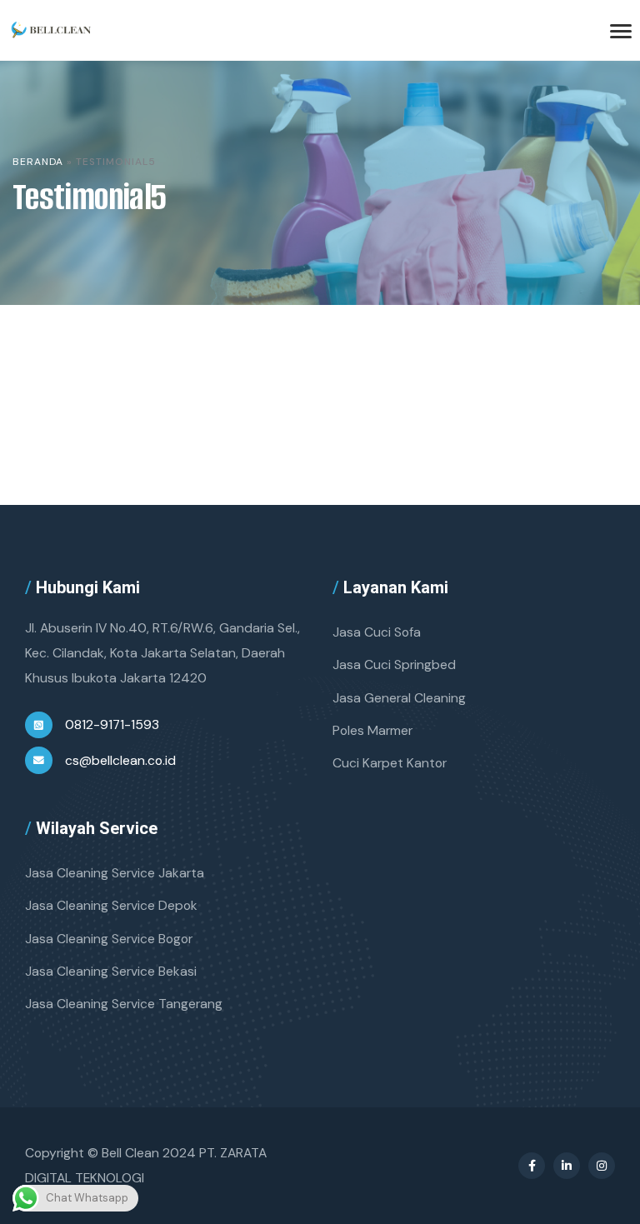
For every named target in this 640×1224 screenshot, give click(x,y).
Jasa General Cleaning (399, 698)
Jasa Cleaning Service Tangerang (123, 1003)
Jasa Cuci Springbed (394, 664)
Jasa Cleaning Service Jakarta (114, 873)
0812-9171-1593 (112, 724)
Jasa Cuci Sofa (376, 632)
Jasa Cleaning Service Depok (111, 905)
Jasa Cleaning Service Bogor (108, 938)
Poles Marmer (372, 730)
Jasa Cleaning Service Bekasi (111, 971)
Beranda (37, 161)
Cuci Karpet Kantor (389, 763)
